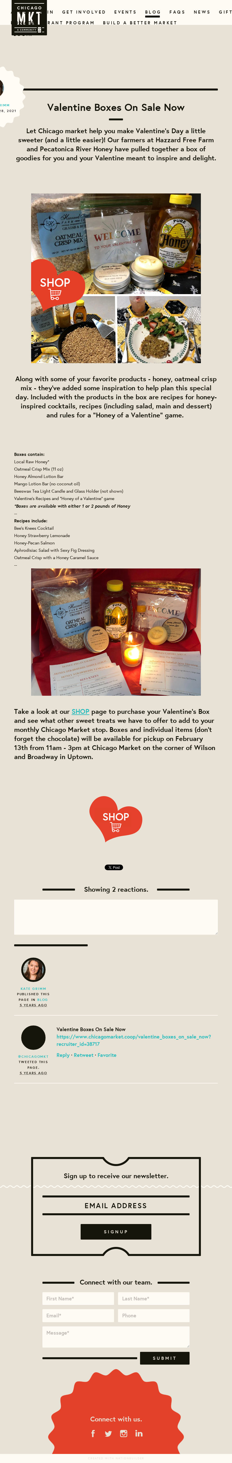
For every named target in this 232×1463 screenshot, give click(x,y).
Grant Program (66, 23)
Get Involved (82, 12)
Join (46, 12)
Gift (225, 12)
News (202, 12)
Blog (152, 12)
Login (23, 34)
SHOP (80, 711)
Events (124, 12)
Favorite (107, 1055)
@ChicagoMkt (33, 1056)
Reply (63, 1055)
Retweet (83, 1055)
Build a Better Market (137, 23)
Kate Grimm (33, 988)
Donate (22, 23)
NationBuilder (130, 1458)
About (20, 12)
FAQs (176, 12)
